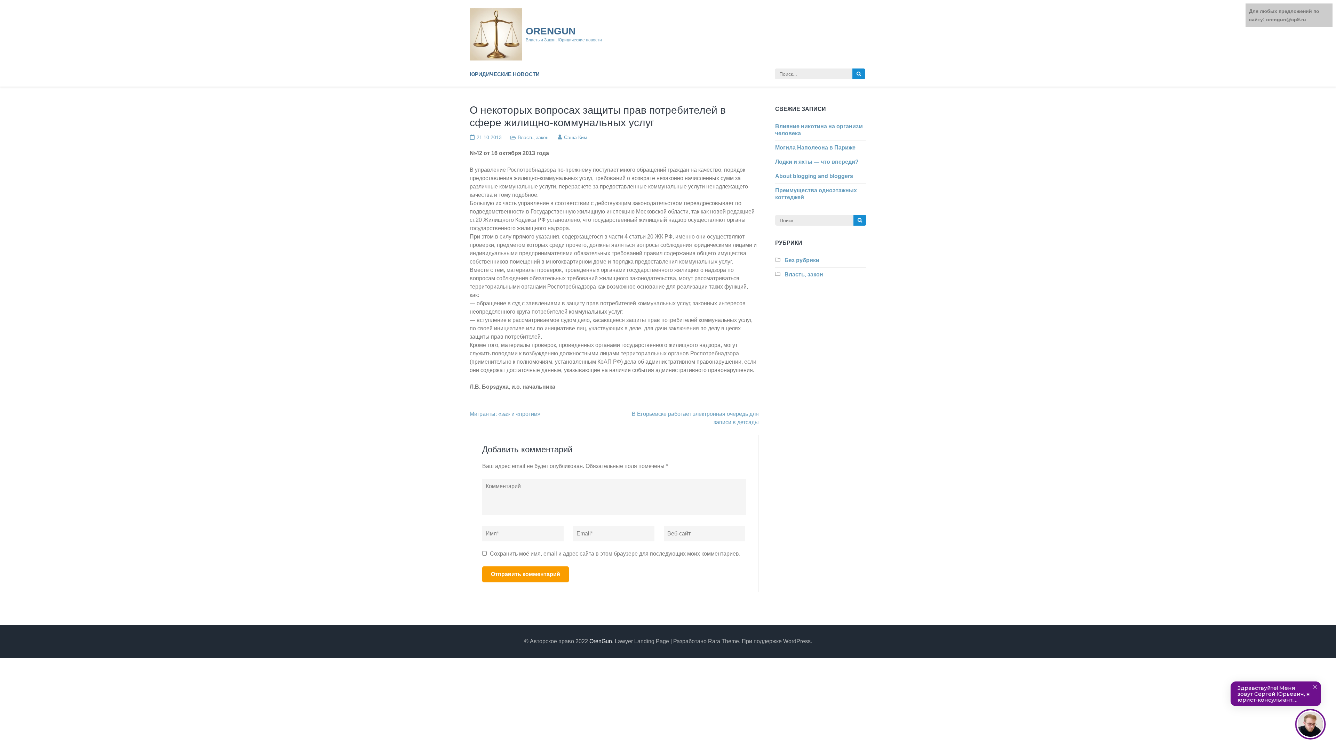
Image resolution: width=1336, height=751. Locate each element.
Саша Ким (575, 137)
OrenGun (550, 31)
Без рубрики (802, 260)
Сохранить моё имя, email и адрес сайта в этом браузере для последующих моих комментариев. (615, 554)
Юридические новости (505, 74)
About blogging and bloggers (814, 176)
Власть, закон (533, 137)
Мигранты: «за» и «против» (505, 414)
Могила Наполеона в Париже (815, 148)
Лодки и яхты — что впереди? (817, 162)
